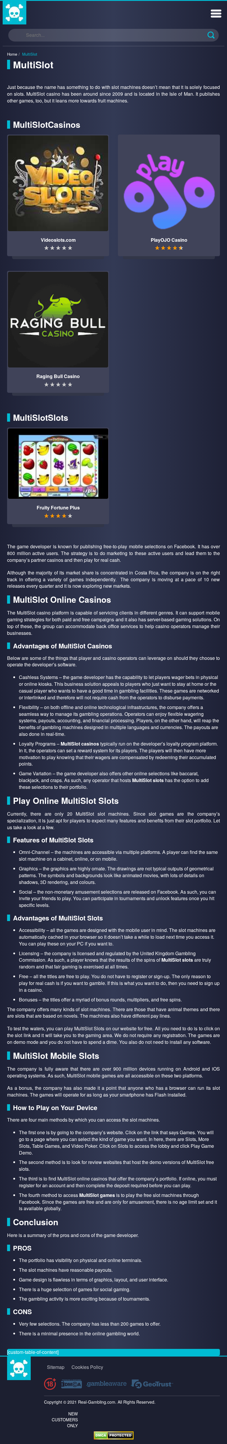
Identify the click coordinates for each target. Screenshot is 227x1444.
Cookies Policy (87, 1367)
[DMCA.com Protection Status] (114, 1434)
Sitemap (55, 1367)
